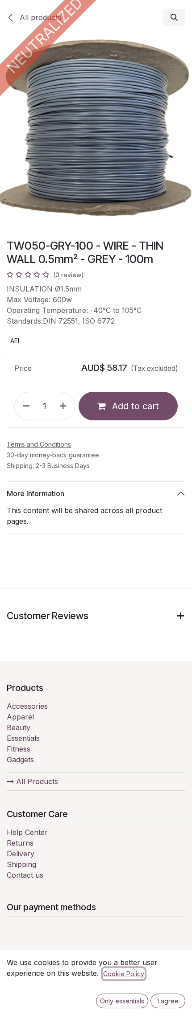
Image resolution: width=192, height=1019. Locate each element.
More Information (35, 493)
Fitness (18, 748)
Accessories (27, 706)
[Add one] (65, 406)
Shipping (21, 864)
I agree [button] (168, 1001)
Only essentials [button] (122, 1001)
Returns (20, 842)
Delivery (20, 853)
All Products (36, 781)
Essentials (23, 738)
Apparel (20, 716)
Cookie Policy (123, 974)
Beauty (18, 727)
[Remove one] (24, 406)
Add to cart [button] (134, 406)
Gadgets (20, 759)
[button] (174, 17)
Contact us (25, 875)
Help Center (27, 832)
